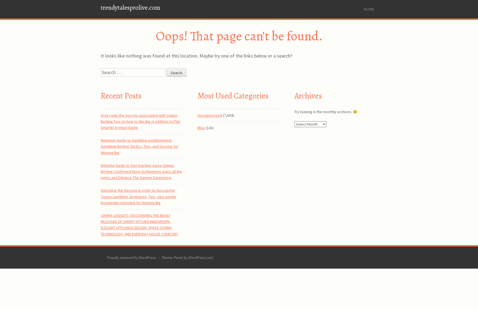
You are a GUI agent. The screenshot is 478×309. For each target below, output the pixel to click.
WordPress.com (200, 257)
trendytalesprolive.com (130, 7)
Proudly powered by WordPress (131, 257)
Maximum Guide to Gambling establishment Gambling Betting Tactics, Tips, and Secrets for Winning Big (139, 146)
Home (369, 9)
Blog (201, 127)
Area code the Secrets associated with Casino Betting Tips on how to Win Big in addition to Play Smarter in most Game (141, 121)
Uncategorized (210, 115)
